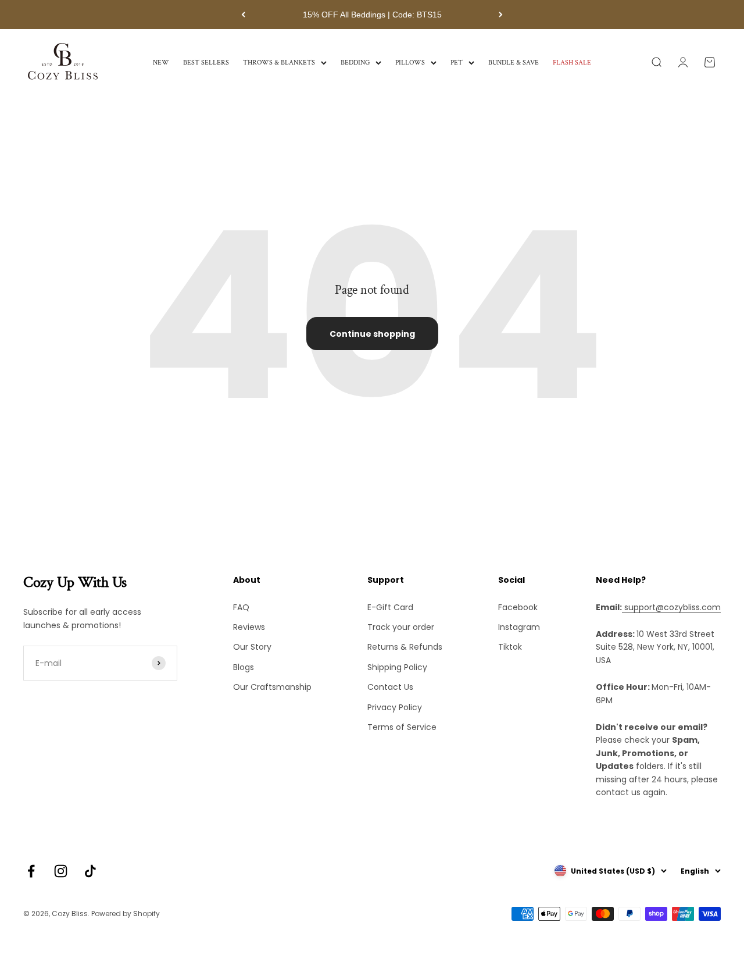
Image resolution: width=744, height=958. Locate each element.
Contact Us (390, 687)
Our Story (252, 647)
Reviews (249, 627)
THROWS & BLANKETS (279, 62)
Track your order (400, 627)
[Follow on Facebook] (31, 871)
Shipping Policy (397, 667)
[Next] (501, 14)
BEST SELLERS (206, 62)
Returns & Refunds (404, 647)
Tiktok (510, 647)
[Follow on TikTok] (90, 871)
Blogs (243, 667)
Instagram (519, 627)
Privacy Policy (394, 707)
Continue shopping (372, 334)
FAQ (241, 607)
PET (456, 62)
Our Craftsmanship (272, 687)
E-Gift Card (390, 607)
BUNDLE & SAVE (513, 62)
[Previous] (243, 14)
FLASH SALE (572, 62)
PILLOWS (410, 62)
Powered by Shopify (125, 913)
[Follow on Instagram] (61, 871)
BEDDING (355, 62)
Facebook (518, 607)
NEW (161, 62)
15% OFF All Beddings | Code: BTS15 (372, 14)
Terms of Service (402, 727)
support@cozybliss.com (671, 607)
